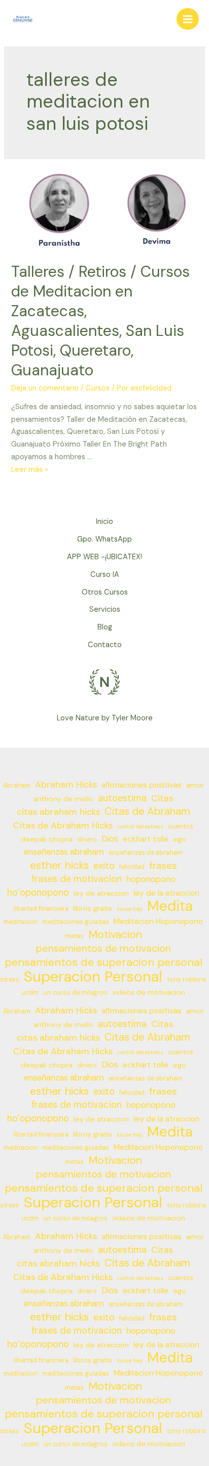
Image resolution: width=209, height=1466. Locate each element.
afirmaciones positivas (141, 785)
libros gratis (92, 908)
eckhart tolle (145, 839)
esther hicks (59, 865)
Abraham (16, 785)
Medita (170, 906)
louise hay (130, 908)
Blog (104, 627)
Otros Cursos (105, 592)
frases (163, 866)
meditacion (21, 922)
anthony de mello (63, 798)
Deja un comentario (45, 388)
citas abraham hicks (58, 811)
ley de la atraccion (166, 893)
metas (74, 936)
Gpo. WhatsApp (104, 539)
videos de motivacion (148, 992)
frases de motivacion (76, 879)
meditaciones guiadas (75, 922)
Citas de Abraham (147, 811)
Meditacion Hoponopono (158, 921)
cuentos (180, 826)
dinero (87, 840)
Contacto (105, 645)
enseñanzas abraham (64, 852)
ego (179, 839)
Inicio (104, 521)
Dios (109, 839)
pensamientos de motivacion (103, 948)
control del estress (140, 826)
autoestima (122, 798)
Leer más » (29, 469)
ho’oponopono (38, 893)
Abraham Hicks (66, 784)
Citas (162, 798)
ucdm (30, 993)
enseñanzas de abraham (146, 853)
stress (9, 979)
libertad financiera (41, 909)
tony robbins (186, 979)
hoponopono (151, 879)
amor (195, 785)
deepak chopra (47, 839)
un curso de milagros (75, 993)
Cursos (98, 388)
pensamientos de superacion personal (103, 962)
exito (104, 866)
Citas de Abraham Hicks (63, 825)
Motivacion (115, 935)
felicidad (132, 867)
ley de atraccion (101, 893)
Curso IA (104, 574)
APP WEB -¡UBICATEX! (104, 557)
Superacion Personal (93, 976)
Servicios (104, 609)
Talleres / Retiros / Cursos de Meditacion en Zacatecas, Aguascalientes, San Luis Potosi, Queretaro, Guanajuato (100, 321)
